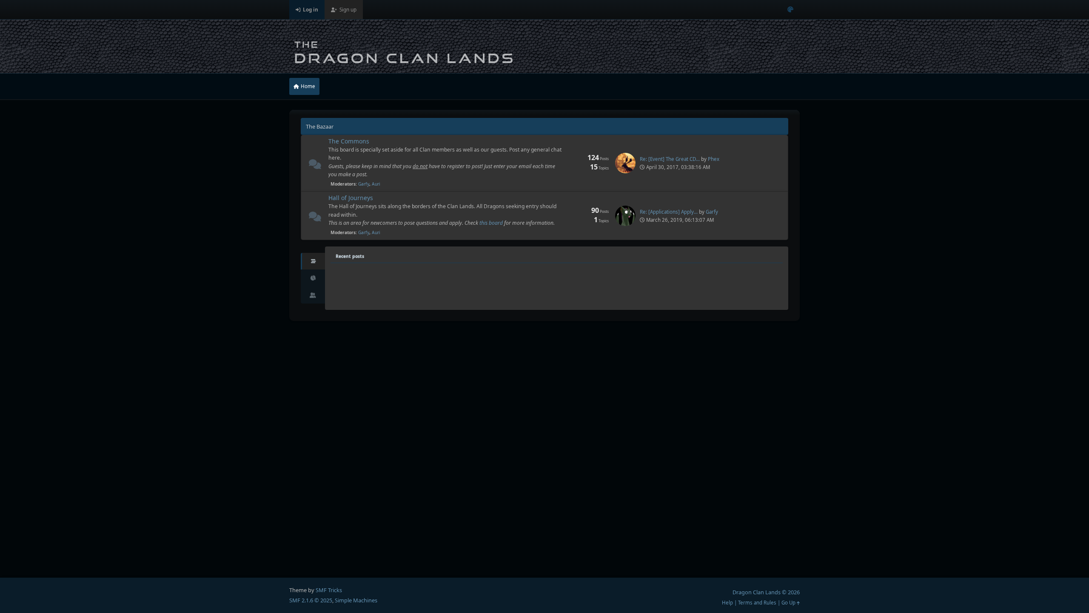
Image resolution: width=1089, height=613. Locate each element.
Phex (713, 159)
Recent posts (350, 256)
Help (727, 602)
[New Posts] (315, 165)
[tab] (313, 261)
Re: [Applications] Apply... (669, 212)
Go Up (789, 602)
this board (491, 222)
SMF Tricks (329, 590)
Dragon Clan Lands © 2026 (766, 592)
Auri (376, 184)
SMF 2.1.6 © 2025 (310, 600)
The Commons (348, 141)
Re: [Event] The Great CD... (670, 159)
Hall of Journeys (350, 198)
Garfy (363, 184)
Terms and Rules (757, 602)
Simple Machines (356, 600)
